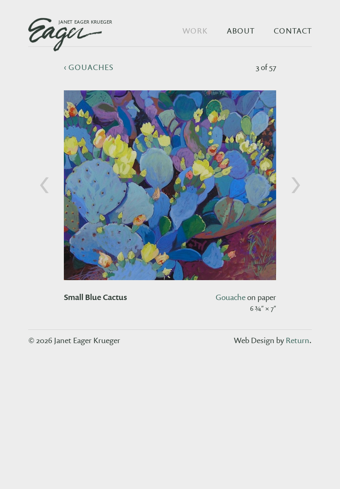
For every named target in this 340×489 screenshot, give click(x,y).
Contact (293, 30)
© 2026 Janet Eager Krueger (74, 340)
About (241, 30)
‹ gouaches (89, 67)
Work (195, 30)
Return (297, 340)
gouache (230, 297)
